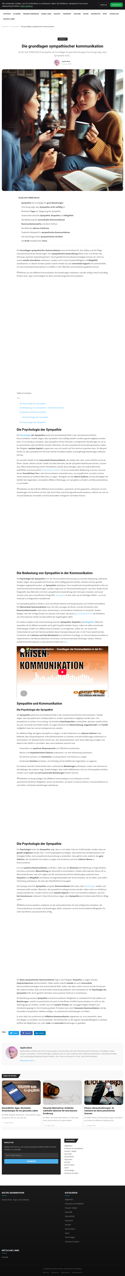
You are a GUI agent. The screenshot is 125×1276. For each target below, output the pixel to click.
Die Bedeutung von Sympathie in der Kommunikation (42, 407)
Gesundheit (67, 14)
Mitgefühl (89, 622)
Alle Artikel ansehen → (28, 1060)
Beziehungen (89, 886)
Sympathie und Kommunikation (33, 412)
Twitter (15, 1033)
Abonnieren (31, 1161)
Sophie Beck (26, 1048)
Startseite (7, 14)
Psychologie (25, 435)
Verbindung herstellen (51, 470)
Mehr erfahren (27, 6)
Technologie (114, 14)
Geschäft (57, 14)
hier (65, 642)
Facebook (28, 1033)
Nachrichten (95, 14)
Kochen (86, 14)
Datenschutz (65, 1272)
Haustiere (77, 14)
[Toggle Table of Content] (18, 398)
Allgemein (17, 14)
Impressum (55, 1272)
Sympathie (60, 595)
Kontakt (5, 1257)
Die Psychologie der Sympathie (33, 403)
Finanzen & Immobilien (31, 14)
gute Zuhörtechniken (83, 613)
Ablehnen (103, 5)
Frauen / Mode (46, 14)
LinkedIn (41, 1033)
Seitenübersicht (77, 1272)
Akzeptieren (116, 5)
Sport (105, 14)
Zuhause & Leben (9, 19)
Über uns (46, 1272)
